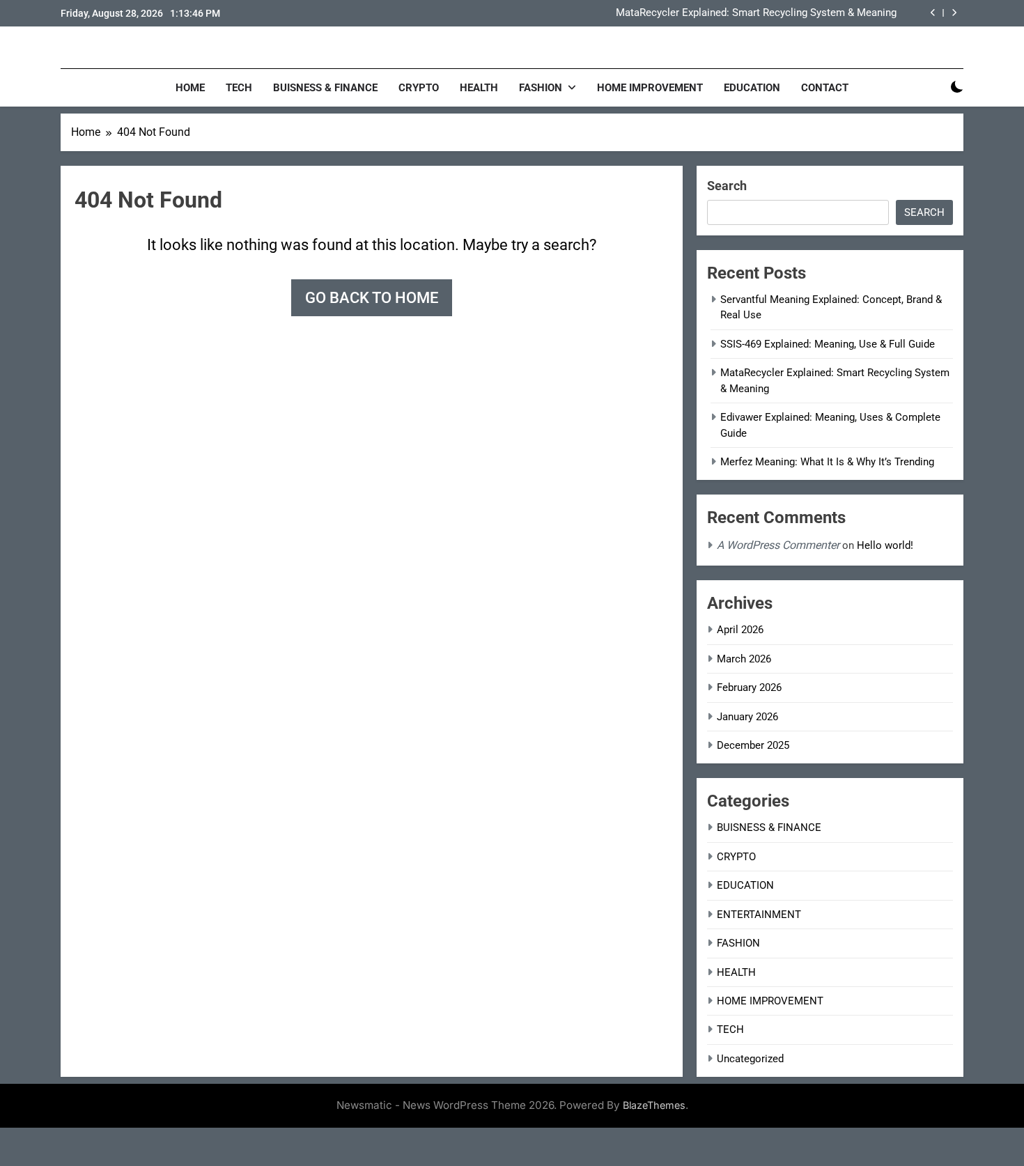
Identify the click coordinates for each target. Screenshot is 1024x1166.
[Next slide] (954, 13)
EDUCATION (752, 87)
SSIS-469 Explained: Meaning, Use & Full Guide (827, 344)
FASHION (540, 87)
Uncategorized (750, 1058)
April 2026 (740, 629)
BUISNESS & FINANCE (325, 87)
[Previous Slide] (933, 13)
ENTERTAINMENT (759, 914)
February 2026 (749, 687)
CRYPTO (418, 87)
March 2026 (744, 659)
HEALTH (479, 87)
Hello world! (885, 545)
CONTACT (824, 87)
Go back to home (371, 297)
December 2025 (753, 745)
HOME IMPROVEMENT (650, 87)
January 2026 (747, 716)
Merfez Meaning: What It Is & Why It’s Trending (827, 462)
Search (727, 185)
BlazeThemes (654, 1105)
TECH (239, 87)
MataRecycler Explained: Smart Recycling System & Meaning (756, 13)
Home (190, 87)
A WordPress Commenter (778, 545)
